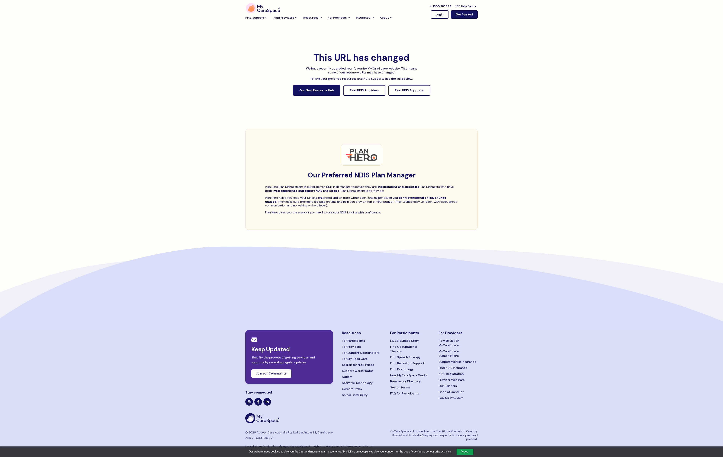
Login (440, 14)
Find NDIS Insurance (453, 368)
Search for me (400, 387)
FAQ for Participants (404, 393)
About (384, 18)
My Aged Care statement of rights (300, 446)
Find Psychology (402, 369)
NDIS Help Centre (465, 6)
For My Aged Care (355, 359)
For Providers (337, 18)
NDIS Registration (451, 374)
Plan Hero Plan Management (284, 187)
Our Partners (448, 386)
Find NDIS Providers (364, 90)
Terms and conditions (358, 446)
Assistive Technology (357, 383)
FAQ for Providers (451, 398)
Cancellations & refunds (260, 446)
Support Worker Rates (357, 371)
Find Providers (284, 18)
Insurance (363, 18)
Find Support (254, 18)
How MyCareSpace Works (408, 375)
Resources (310, 18)
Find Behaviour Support (407, 363)
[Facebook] (258, 402)
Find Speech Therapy (405, 357)
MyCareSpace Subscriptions (449, 353)
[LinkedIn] (267, 402)
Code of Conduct (451, 392)
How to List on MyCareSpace (449, 343)
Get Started (464, 14)
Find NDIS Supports (409, 90)
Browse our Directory (405, 381)
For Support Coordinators (360, 353)
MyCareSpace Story (404, 341)
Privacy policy (333, 446)
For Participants (353, 341)
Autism (347, 377)
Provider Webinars (451, 380)
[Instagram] (249, 402)
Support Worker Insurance (457, 362)
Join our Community (271, 373)
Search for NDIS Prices (358, 365)
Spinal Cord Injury (355, 395)
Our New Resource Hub (316, 90)
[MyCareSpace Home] (289, 418)
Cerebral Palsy (352, 389)
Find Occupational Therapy (403, 349)
